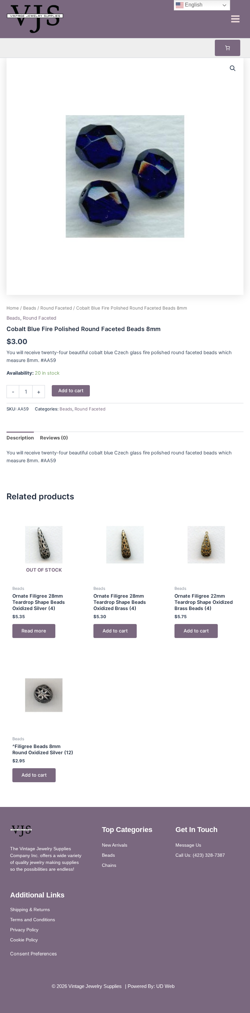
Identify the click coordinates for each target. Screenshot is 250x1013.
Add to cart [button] (115, 631)
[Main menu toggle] (235, 19)
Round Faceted (56, 308)
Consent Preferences (33, 954)
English (193, 4)
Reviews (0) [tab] (54, 438)
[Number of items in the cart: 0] (227, 48)
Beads (29, 308)
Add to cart (70, 391)
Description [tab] (20, 438)
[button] (233, 68)
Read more (33, 631)
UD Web (165, 986)
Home (13, 308)
